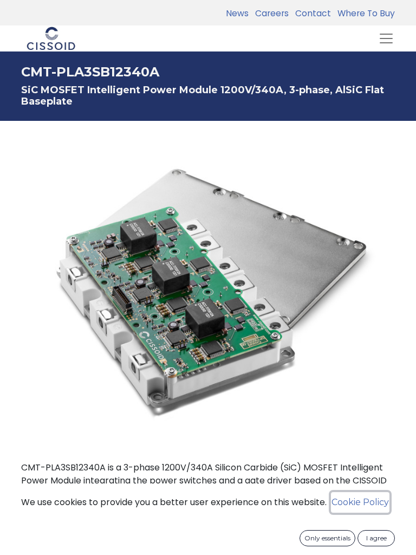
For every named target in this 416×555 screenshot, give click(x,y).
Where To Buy (364, 13)
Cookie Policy (360, 502)
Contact (311, 13)
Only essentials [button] (327, 538)
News (237, 13)
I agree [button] (376, 538)
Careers (270, 13)
